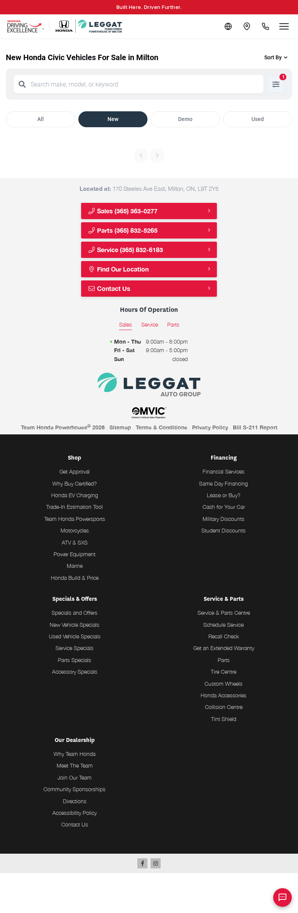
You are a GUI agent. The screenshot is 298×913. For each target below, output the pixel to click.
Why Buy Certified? (74, 483)
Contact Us (112, 288)
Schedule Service (223, 624)
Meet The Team (75, 765)
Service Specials (74, 648)
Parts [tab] (173, 324)
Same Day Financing (223, 483)
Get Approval (74, 471)
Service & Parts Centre (224, 612)
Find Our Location (122, 269)
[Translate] (228, 26)
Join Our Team (74, 777)
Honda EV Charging (74, 495)
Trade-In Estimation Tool (74, 506)
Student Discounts (223, 530)
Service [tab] (149, 324)
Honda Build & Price (75, 577)
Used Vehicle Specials (74, 636)
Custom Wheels (223, 683)
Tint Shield (223, 719)
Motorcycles (75, 530)
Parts (224, 660)
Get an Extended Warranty (223, 648)
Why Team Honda (74, 753)
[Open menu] (284, 26)
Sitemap (120, 427)
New (112, 119)
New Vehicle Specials (74, 624)
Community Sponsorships (74, 789)
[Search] (22, 84)
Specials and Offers (74, 612)
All (40, 119)
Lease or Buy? (224, 495)
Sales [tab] (125, 324)
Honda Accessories (223, 695)
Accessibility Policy (74, 812)
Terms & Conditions (161, 427)
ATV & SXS (75, 542)
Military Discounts (223, 518)
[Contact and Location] (247, 26)
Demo (185, 119)
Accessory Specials (74, 671)
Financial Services (223, 471)
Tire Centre (223, 671)
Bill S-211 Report (255, 427)
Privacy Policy (210, 427)
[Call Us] (265, 26)
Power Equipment (74, 554)
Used (257, 119)
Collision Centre (224, 707)
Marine (75, 565)
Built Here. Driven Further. (149, 7)
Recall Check (223, 636)
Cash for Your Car (224, 506)
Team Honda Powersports (74, 518)
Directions (75, 801)
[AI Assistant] (282, 897)
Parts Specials (74, 660)
